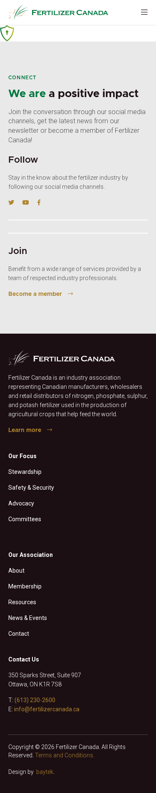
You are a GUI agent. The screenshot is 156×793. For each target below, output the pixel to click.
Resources (22, 602)
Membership (25, 586)
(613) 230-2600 (35, 700)
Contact (18, 633)
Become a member (35, 294)
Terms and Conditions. (64, 755)
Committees (24, 519)
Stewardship (25, 471)
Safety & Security (31, 487)
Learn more (24, 430)
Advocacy (21, 503)
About (16, 570)
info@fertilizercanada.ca (46, 709)
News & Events (27, 618)
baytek (44, 772)
